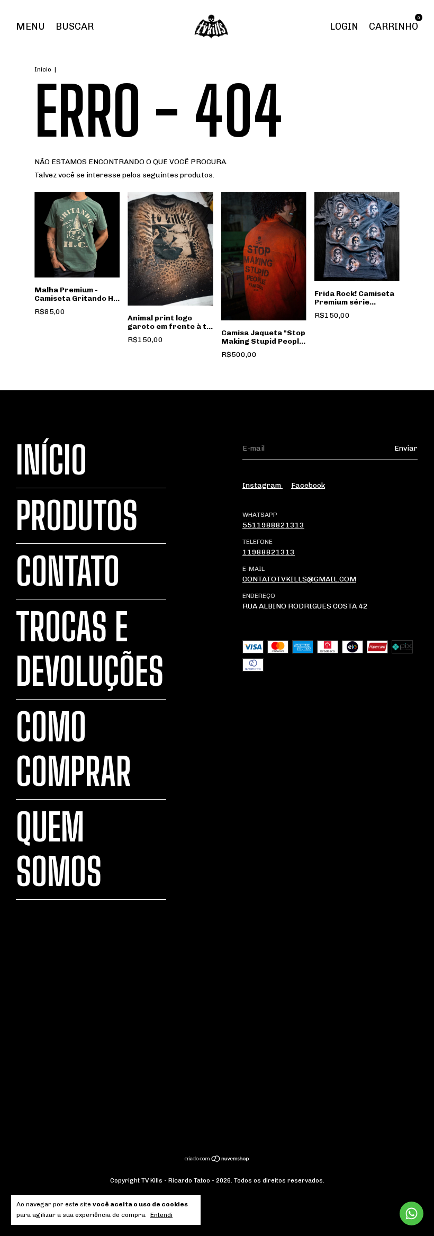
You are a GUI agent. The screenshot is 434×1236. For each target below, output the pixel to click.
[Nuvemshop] (217, 1160)
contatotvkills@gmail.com (299, 579)
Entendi (161, 1215)
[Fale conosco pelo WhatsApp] (411, 1213)
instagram (262, 485)
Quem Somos (59, 849)
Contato (68, 571)
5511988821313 (273, 525)
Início (42, 69)
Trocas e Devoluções (90, 649)
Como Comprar (73, 749)
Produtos (77, 516)
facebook (308, 485)
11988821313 (268, 552)
